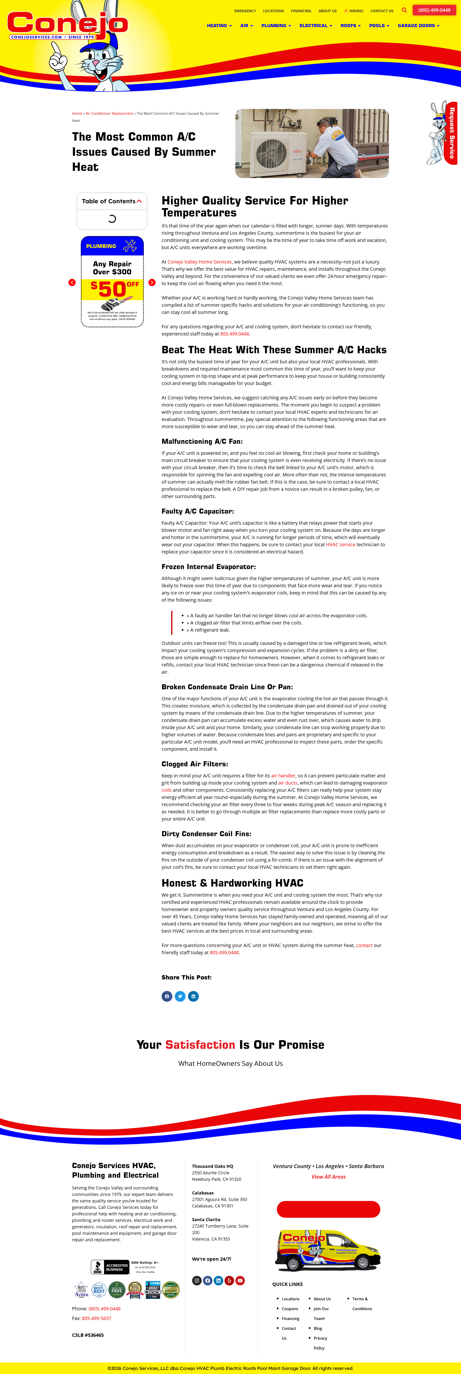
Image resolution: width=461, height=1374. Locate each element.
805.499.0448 (234, 333)
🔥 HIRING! (353, 10)
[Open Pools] (388, 25)
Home (77, 113)
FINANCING (301, 10)
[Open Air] (251, 25)
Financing (290, 1318)
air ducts (287, 783)
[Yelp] (229, 1280)
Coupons (290, 1308)
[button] (405, 10)
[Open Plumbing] (290, 25)
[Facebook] (207, 1280)
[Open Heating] (230, 25)
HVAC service (340, 544)
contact (364, 945)
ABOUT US (328, 10)
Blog (318, 1328)
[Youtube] (240, 1280)
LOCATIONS (273, 10)
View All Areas (329, 1176)
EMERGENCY (245, 10)
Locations (291, 1299)
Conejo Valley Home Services (200, 261)
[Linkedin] (218, 1280)
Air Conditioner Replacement (109, 113)
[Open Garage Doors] (438, 25)
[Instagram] (197, 1280)
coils (167, 790)
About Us (322, 1299)
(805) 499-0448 (105, 1308)
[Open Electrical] (331, 25)
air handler (283, 775)
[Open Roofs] (359, 25)
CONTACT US (381, 10)
